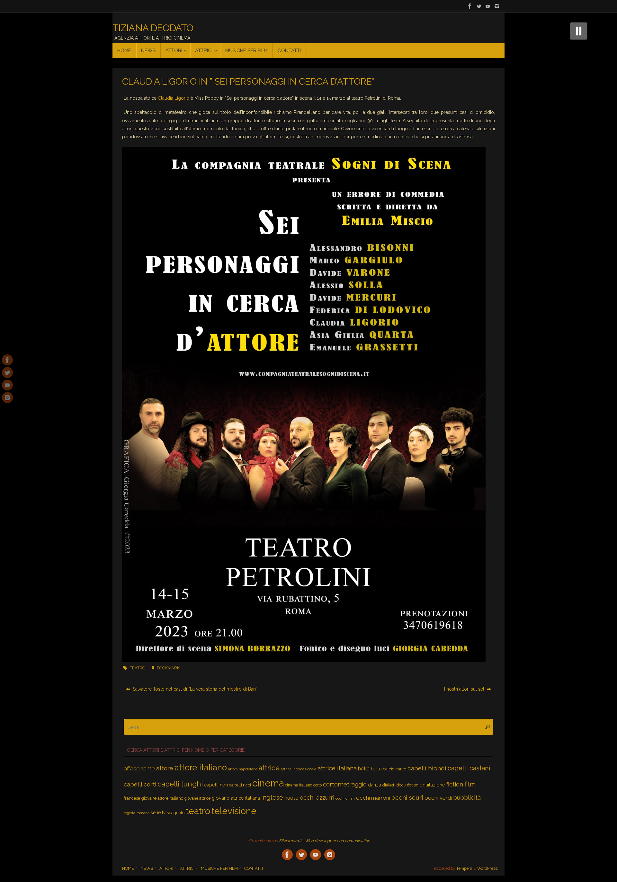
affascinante (139, 768)
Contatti (253, 868)
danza (374, 784)
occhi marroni (373, 798)
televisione (233, 811)
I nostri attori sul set (465, 689)
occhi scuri (407, 797)
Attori (166, 868)
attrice (269, 768)
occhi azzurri (317, 797)
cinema (268, 783)
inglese (272, 797)
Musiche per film (219, 868)
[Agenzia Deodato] (496, 6)
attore (164, 768)
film (470, 784)
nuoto (291, 798)
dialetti (388, 784)
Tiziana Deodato (152, 28)
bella (364, 768)
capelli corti (140, 784)
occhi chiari (345, 798)
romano (143, 813)
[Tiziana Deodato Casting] (469, 6)
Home (128, 868)
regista (129, 813)
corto (317, 785)
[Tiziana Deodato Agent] (478, 6)
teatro (137, 668)
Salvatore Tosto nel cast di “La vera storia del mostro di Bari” (194, 689)
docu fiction (407, 785)
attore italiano (200, 767)
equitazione (432, 784)
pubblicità (467, 797)
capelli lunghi (180, 784)
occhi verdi (438, 798)
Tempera (464, 868)
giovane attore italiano (162, 798)
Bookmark (168, 668)
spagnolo (175, 812)
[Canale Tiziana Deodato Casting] (487, 6)
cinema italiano (298, 785)
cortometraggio (345, 784)
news (146, 868)
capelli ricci (240, 784)
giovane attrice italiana (236, 798)
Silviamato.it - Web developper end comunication (324, 840)
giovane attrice (197, 798)
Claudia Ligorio (173, 98)
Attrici (187, 868)
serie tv (158, 812)
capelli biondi (426, 768)
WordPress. (487, 868)
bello (376, 768)
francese (132, 798)
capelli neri (216, 784)
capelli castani (469, 768)
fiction (454, 784)
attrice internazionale (298, 769)
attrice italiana (337, 768)
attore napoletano (242, 769)
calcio (388, 769)
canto (401, 768)
